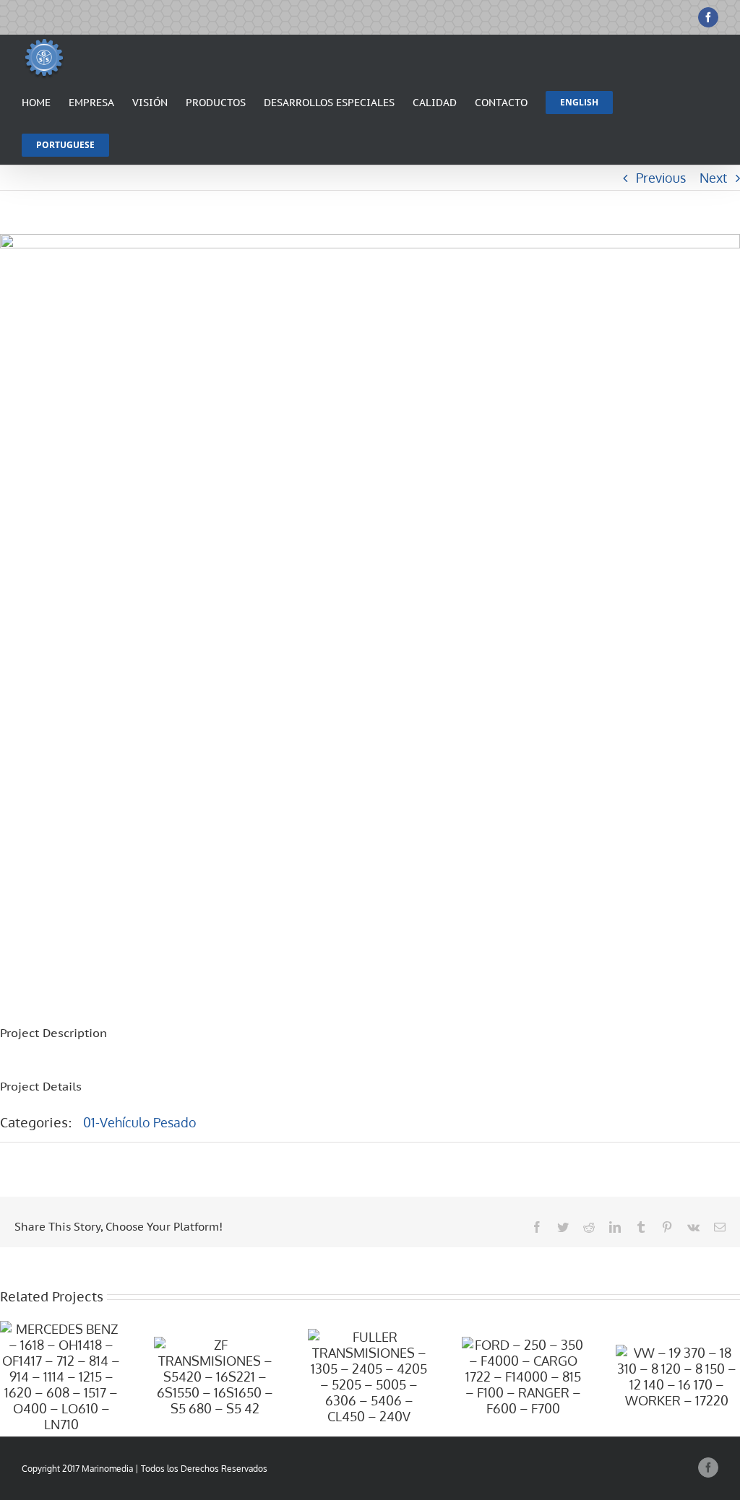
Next (713, 178)
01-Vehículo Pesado (140, 1122)
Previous (661, 178)
